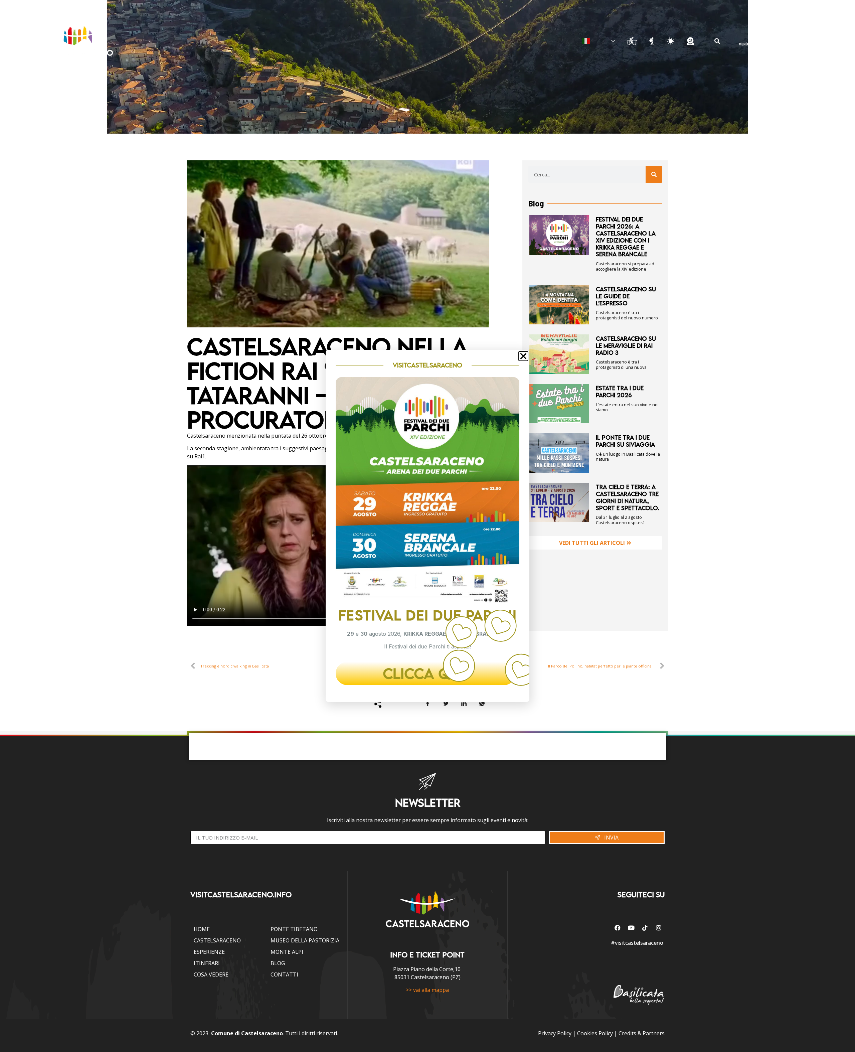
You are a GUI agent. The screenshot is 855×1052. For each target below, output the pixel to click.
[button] (523, 356)
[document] (427, 526)
